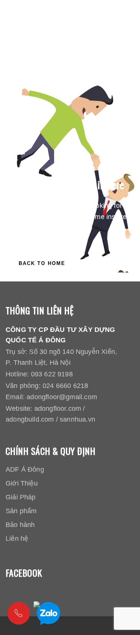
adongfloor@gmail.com (62, 397)
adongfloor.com (57, 408)
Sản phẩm (21, 511)
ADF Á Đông (25, 469)
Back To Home (42, 263)
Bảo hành (20, 524)
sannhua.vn (77, 419)
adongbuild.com (30, 419)
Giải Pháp (21, 497)
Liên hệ (17, 538)
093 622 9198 (52, 374)
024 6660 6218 (65, 385)
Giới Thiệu (22, 483)
